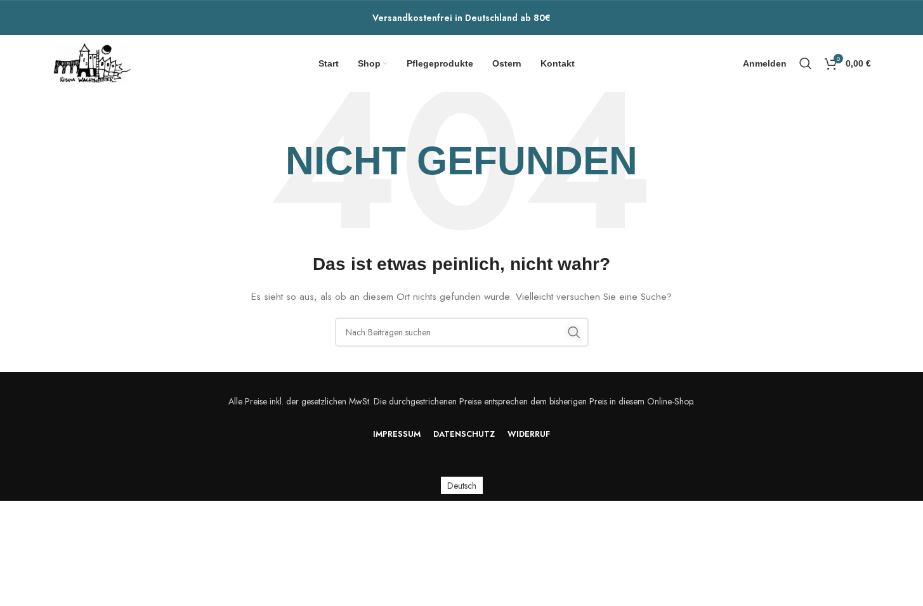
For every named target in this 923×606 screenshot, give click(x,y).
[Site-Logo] (92, 62)
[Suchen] (805, 63)
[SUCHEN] (574, 332)
